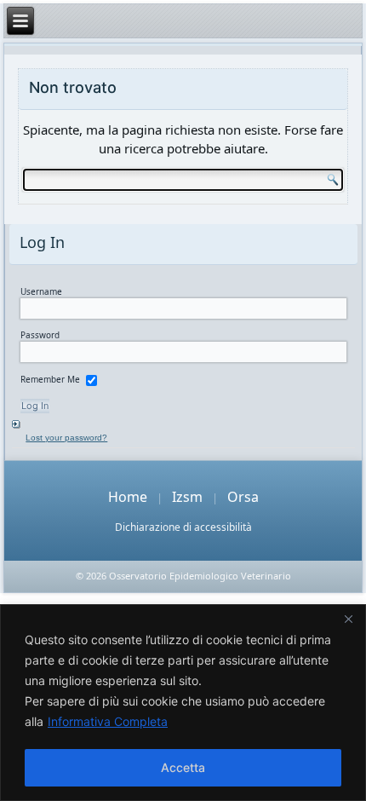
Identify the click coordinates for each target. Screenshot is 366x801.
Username (41, 291)
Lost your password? (66, 437)
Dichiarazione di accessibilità (183, 527)
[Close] (348, 618)
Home (127, 496)
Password (40, 335)
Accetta (183, 767)
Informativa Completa (108, 721)
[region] (183, 702)
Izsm (187, 496)
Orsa (243, 496)
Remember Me (50, 379)
